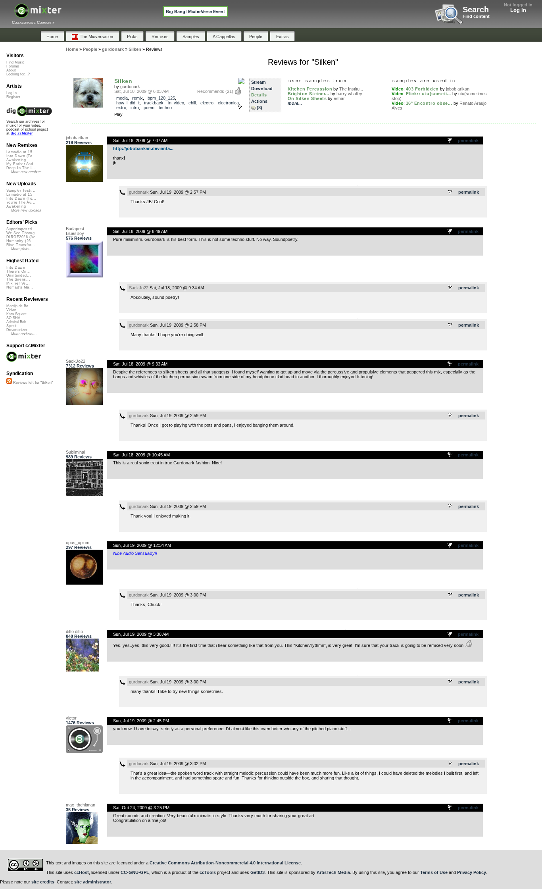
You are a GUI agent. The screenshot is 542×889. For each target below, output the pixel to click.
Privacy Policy (471, 872)
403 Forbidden (422, 89)
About (11, 70)
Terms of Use (434, 872)
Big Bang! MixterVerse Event (195, 11)
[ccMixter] (38, 15)
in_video (176, 102)
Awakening (16, 160)
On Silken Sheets (307, 98)
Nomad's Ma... (19, 287)
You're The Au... (20, 202)
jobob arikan (457, 89)
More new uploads (26, 210)
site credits (42, 881)
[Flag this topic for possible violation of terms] (450, 141)
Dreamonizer (16, 330)
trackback (153, 102)
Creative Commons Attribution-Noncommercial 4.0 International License (225, 862)
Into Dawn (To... (21, 156)
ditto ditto (74, 631)
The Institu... (351, 89)
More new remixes (26, 172)
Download (262, 88)
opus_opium (77, 542)
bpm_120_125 (161, 98)
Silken (123, 81)
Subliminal (75, 452)
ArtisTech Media (333, 872)
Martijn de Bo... (19, 306)
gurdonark (130, 86)
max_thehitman (80, 804)
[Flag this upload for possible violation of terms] (240, 107)
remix (137, 98)
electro (206, 102)
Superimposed (19, 229)
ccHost (81, 872)
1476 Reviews (80, 722)
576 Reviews (79, 238)
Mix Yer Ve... (18, 283)
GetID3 (257, 872)
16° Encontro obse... (429, 103)
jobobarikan (77, 137)
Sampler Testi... (20, 190)
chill (192, 102)
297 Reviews (79, 547)
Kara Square (16, 314)
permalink (468, 140)
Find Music (15, 62)
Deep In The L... (21, 168)
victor (71, 718)
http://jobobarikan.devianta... (143, 148)
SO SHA (13, 318)
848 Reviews (79, 636)
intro (135, 107)
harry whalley (349, 93)
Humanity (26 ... (21, 241)
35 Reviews (77, 809)
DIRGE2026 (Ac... (22, 237)
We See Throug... (22, 233)
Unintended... (18, 275)
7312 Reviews (80, 366)
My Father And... (21, 164)
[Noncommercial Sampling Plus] (241, 81)
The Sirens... (18, 279)
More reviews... (24, 334)
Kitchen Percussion (310, 89)
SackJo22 (138, 287)
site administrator (92, 881)
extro (121, 107)
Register (13, 97)
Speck (11, 326)
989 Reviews (79, 456)
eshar (339, 98)
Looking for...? (18, 74)
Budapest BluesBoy (75, 231)
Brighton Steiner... (308, 93)
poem (149, 107)
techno (165, 107)
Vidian (11, 310)
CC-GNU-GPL (135, 872)
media (122, 98)
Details (259, 94)
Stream (258, 82)
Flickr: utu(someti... (429, 93)
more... (295, 103)
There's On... (18, 271)
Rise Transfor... (20, 245)
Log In (518, 10)
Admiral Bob (16, 322)
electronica (228, 102)
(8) (259, 107)
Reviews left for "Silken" (32, 383)
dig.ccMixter (22, 133)
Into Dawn (15, 267)
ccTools (208, 872)
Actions (259, 101)
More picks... (22, 249)
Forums (12, 66)
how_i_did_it (128, 102)
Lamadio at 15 (19, 152)
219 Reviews (79, 142)
